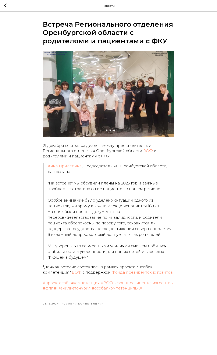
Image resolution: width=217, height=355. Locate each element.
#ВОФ (107, 283)
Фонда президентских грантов (142, 272)
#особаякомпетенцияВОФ (118, 288)
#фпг (48, 288)
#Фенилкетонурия (72, 288)
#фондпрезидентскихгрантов (143, 283)
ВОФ (148, 151)
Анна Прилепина (65, 166)
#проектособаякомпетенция (71, 283)
